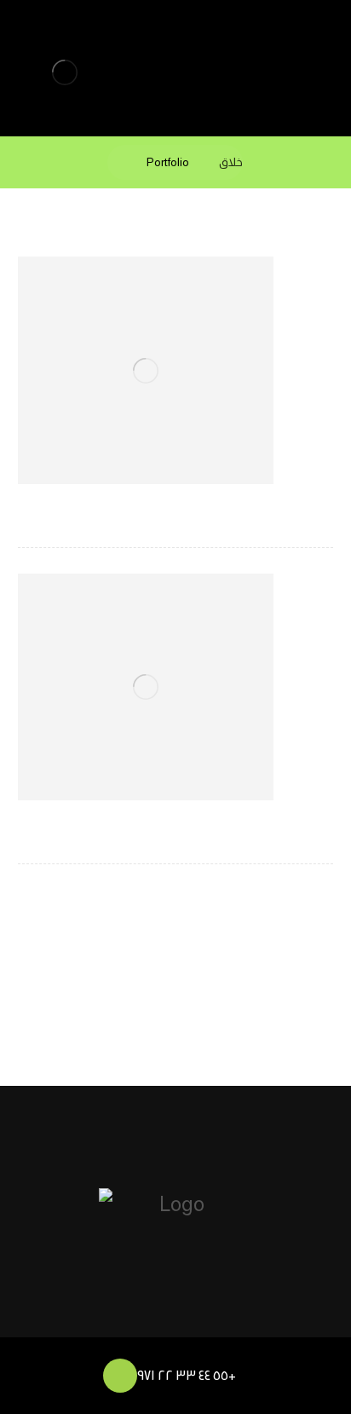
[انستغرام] (237, 1322)
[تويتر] (144, 1322)
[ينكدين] (206, 1322)
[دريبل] (175, 1322)
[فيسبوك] (114, 1322)
